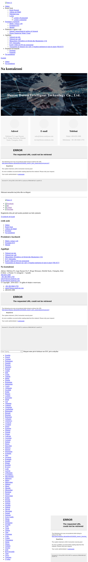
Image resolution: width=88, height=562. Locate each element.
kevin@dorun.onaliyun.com (43, 140)
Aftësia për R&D (15, 12)
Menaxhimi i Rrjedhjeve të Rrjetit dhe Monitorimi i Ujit (28, 41)
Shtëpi (7, 6)
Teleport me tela (14, 37)
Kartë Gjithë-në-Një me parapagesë (21, 45)
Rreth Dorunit (14, 10)
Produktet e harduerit (12, 22)
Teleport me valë (15, 39)
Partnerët (12, 52)
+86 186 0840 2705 (7, 277)
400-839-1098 (6, 275)
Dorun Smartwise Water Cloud (19, 33)
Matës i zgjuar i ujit (15, 23)
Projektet (12, 50)
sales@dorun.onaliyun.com (44, 136)
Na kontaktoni (10, 54)
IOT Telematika (14, 43)
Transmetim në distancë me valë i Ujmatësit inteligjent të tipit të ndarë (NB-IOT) (36, 47)
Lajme (11, 16)
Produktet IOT (14, 25)
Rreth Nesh (9, 227)
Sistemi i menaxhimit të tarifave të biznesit (23, 31)
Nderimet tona (14, 14)
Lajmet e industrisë (20, 20)
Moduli (11, 27)
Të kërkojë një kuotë (8, 217)
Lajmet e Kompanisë (21, 18)
